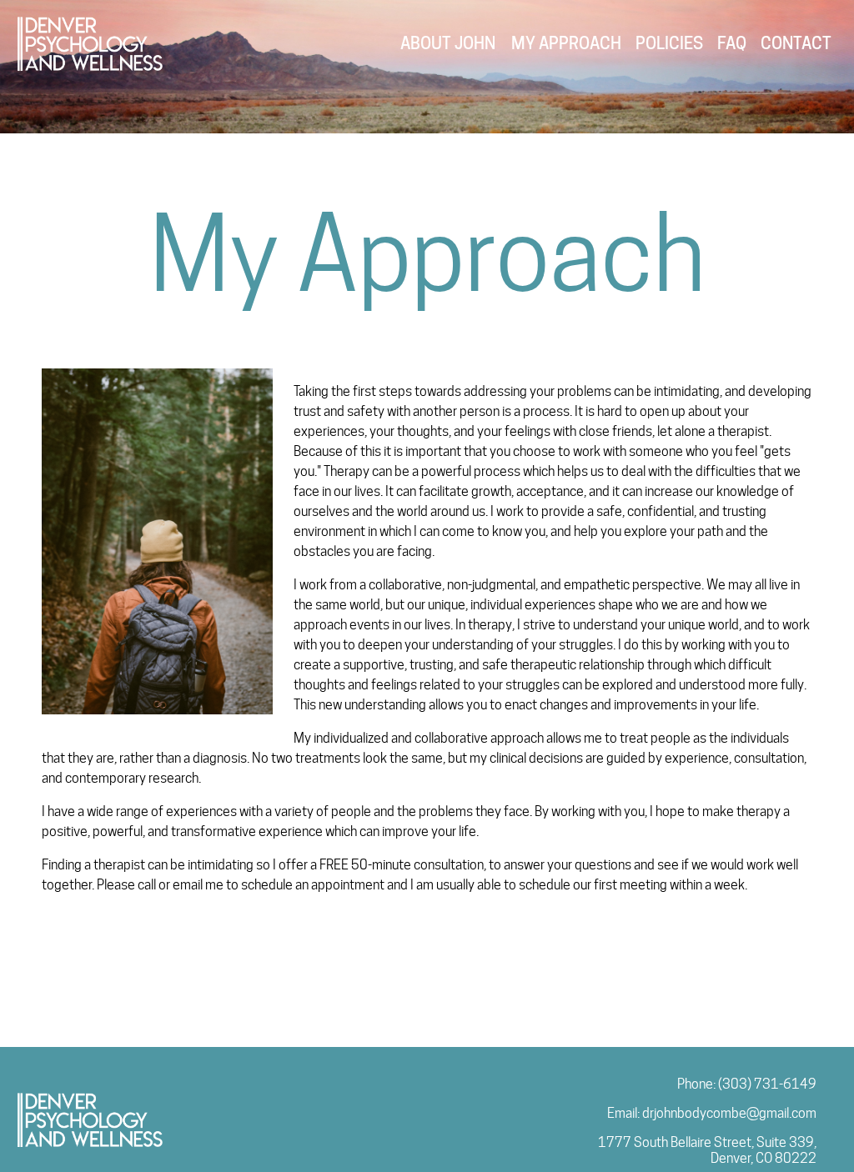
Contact (796, 43)
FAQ (731, 43)
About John (447, 43)
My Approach (566, 43)
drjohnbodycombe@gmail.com (729, 1113)
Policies (669, 43)
